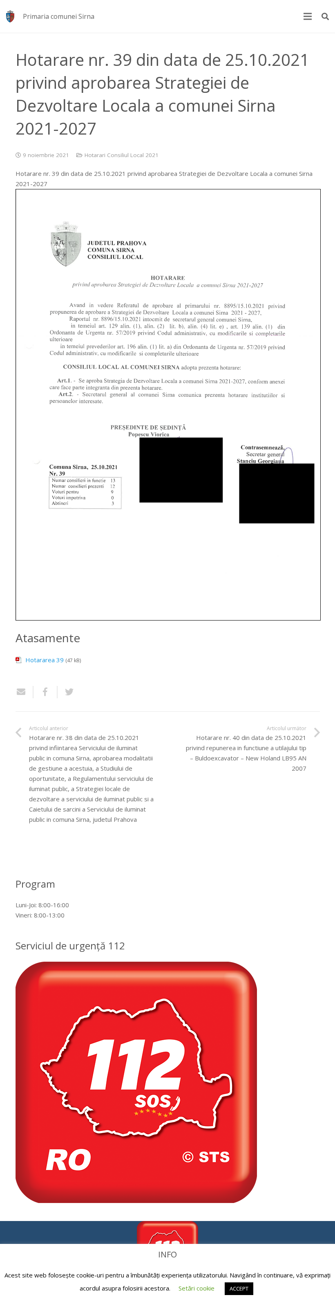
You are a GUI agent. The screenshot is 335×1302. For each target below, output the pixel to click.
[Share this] (46, 692)
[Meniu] (308, 16)
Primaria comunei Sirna (58, 16)
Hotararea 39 (44, 660)
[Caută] (325, 16)
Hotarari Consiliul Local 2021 (122, 155)
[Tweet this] (66, 692)
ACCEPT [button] (239, 1288)
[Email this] (25, 692)
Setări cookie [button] (196, 1288)
